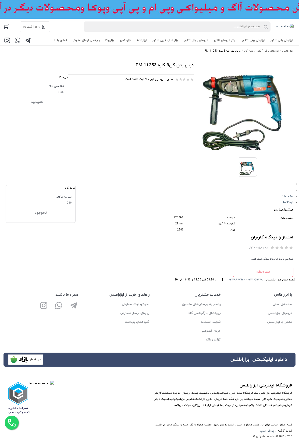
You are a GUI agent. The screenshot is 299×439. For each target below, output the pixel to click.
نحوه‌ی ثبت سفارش (136, 304)
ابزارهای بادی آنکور (281, 40)
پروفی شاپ (267, 431)
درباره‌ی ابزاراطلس (280, 313)
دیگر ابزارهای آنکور (225, 40)
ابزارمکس (125, 40)
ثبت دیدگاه (263, 272)
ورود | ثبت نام (31, 27)
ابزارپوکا (109, 40)
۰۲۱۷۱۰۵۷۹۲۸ (255, 280)
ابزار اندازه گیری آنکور (165, 40)
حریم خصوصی (211, 331)
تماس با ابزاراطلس (279, 322)
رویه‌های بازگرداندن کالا (204, 313)
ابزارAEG (142, 40)
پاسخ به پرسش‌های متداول (201, 304)
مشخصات (287, 196)
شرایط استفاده (210, 322)
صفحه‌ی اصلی (282, 304)
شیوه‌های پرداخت (137, 322)
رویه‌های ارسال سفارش (86, 40)
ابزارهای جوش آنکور (196, 40)
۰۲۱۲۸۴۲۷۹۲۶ (236, 280)
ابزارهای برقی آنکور (253, 40)
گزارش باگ (213, 339)
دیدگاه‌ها (288, 202)
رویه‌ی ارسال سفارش (135, 313)
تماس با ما (60, 40)
